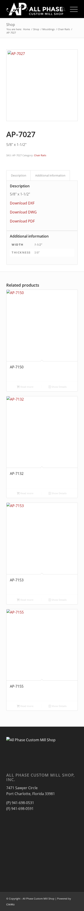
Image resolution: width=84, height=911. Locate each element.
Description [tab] (18, 175)
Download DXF (22, 203)
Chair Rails (40, 155)
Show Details (59, 386)
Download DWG (23, 212)
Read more (26, 386)
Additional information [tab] (50, 175)
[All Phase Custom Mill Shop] (34, 9)
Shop (10, 24)
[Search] (61, 9)
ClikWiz (10, 904)
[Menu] (71, 9)
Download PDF (22, 221)
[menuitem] (61, 9)
